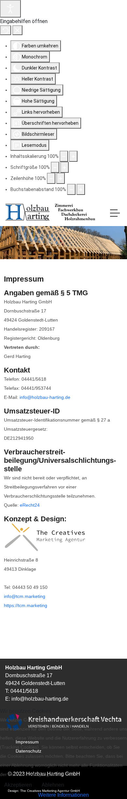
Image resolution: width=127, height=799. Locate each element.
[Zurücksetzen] (5, 30)
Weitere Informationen (63, 795)
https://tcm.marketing (25, 605)
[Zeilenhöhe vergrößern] (60, 178)
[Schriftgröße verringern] (55, 167)
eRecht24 (30, 505)
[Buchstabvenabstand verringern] (71, 189)
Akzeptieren (18, 785)
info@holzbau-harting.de (45, 397)
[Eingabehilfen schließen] (17, 30)
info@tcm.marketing (24, 596)
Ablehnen (53, 785)
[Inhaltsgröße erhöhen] (73, 156)
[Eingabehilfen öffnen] (10, 9)
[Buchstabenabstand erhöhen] (81, 189)
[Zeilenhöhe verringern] (51, 178)
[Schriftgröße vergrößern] (64, 167)
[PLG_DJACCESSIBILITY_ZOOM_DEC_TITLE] (64, 156)
